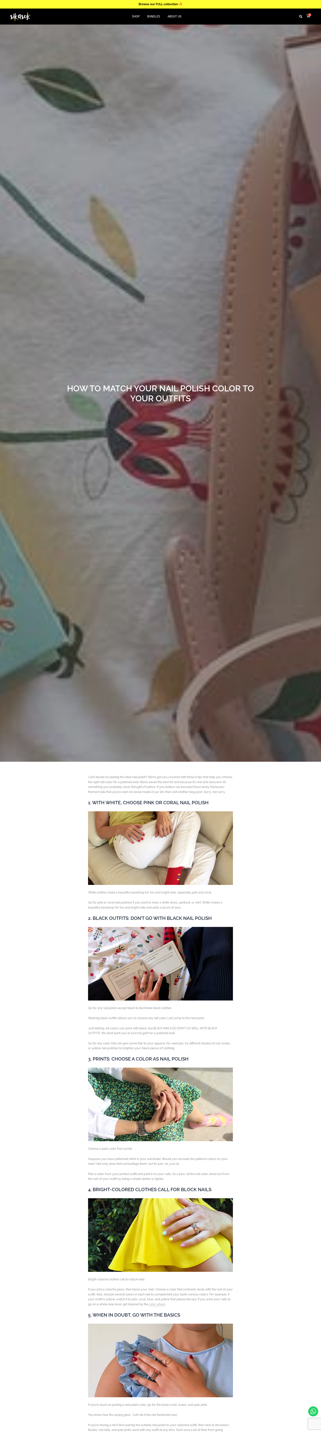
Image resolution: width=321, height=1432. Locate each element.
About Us (174, 16)
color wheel (157, 1304)
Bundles (153, 16)
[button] (300, 16)
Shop (136, 16)
